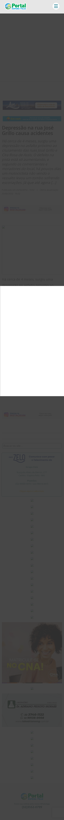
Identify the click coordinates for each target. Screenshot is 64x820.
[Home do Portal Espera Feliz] (15, 9)
